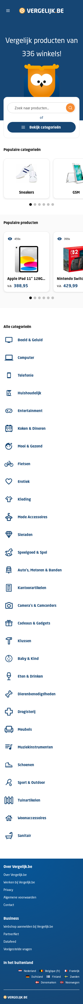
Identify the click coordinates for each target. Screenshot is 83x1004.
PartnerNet (11, 934)
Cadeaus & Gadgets (34, 623)
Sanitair (24, 835)
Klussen (24, 641)
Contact (9, 905)
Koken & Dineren (32, 428)
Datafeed (10, 941)
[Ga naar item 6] (52, 204)
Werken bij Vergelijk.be (19, 882)
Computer (26, 357)
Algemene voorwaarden (20, 897)
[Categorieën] (8, 10)
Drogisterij (26, 711)
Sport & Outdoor (31, 782)
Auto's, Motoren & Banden (40, 570)
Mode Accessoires (32, 517)
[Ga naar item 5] (48, 204)
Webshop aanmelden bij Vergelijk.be (28, 926)
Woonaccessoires (32, 818)
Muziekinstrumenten (35, 747)
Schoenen (26, 765)
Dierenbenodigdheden (37, 694)
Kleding (24, 499)
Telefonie (25, 375)
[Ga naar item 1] (30, 204)
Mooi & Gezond (30, 446)
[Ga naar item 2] (35, 204)
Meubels (25, 729)
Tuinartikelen (29, 800)
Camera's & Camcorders (37, 605)
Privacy (8, 890)
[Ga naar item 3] (39, 204)
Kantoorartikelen (32, 588)
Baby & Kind (28, 658)
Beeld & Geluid (30, 340)
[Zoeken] (70, 107)
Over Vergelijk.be (15, 875)
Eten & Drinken (30, 676)
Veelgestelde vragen (18, 949)
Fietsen (24, 464)
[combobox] (41, 107)
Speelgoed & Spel (32, 552)
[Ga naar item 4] (43, 204)
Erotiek (24, 481)
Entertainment (30, 411)
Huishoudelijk (29, 393)
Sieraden (25, 534)
